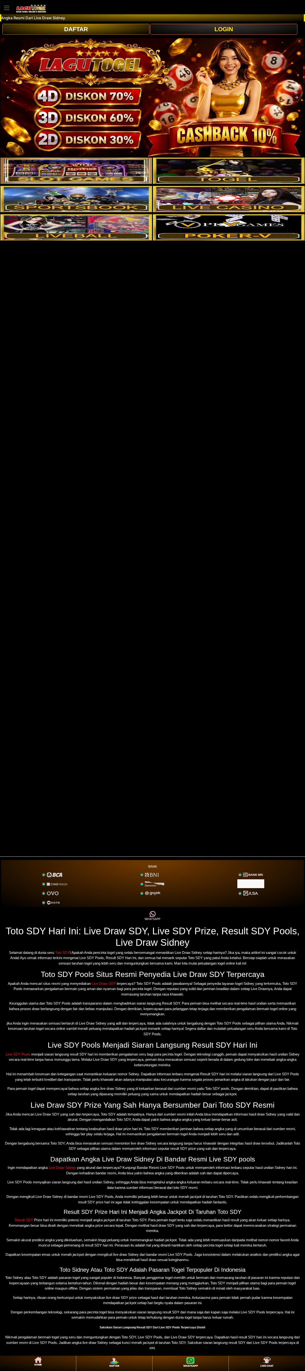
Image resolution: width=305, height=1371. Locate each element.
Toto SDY (62, 953)
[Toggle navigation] (6, 8)
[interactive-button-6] (229, 227)
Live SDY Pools (18, 1054)
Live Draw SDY (104, 983)
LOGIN (223, 29)
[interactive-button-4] (229, 199)
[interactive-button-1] (76, 171)
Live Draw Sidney (62, 1168)
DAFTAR (76, 29)
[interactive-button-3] (76, 199)
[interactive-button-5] (76, 227)
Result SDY (24, 1220)
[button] (8, 97)
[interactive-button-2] (229, 171)
